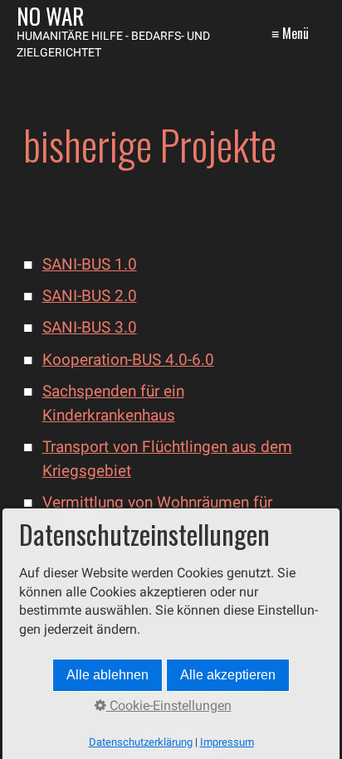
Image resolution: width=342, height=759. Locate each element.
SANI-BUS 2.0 (89, 295)
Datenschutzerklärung (141, 742)
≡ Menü (290, 33)
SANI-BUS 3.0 (89, 327)
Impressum (227, 742)
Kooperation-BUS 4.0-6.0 (128, 359)
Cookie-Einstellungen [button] (169, 705)
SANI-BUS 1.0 (89, 264)
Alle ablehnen (107, 675)
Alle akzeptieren (228, 675)
